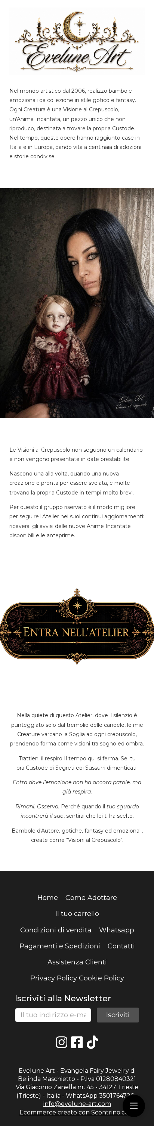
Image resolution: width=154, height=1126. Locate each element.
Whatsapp (116, 930)
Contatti (121, 946)
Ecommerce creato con (77, 1112)
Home (47, 898)
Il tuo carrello (77, 914)
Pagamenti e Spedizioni (59, 946)
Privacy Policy (53, 978)
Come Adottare (91, 898)
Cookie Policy (101, 978)
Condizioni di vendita (56, 930)
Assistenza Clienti (77, 962)
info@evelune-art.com (77, 1103)
